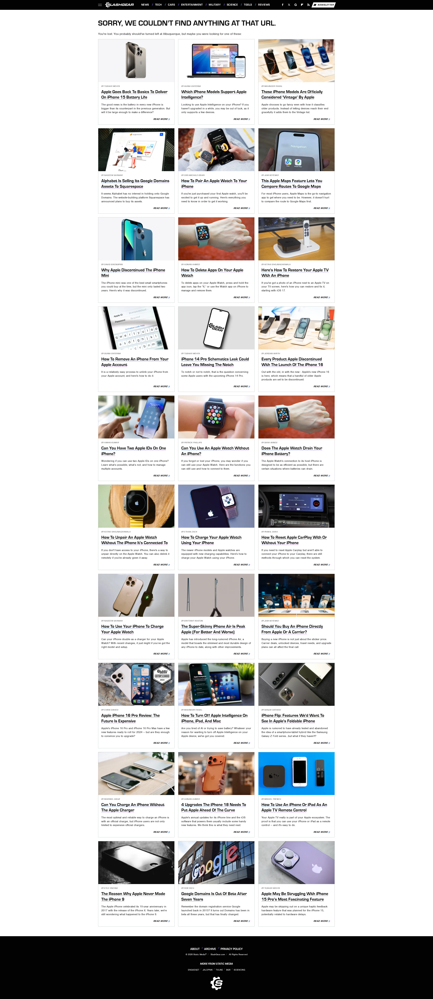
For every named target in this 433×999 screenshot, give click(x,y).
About (195, 949)
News (145, 4)
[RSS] (308, 4)
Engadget (193, 969)
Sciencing (239, 969)
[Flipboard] (302, 4)
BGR (228, 969)
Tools (248, 4)
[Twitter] (289, 4)
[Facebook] (282, 4)
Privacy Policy (232, 949)
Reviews (264, 4)
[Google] (295, 4)
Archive (210, 949)
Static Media (199, 954)
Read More (160, 119)
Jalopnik (208, 969)
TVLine (219, 969)
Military (215, 4)
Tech (158, 4)
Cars (171, 4)
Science (232, 4)
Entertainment (192, 4)
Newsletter (325, 4)
